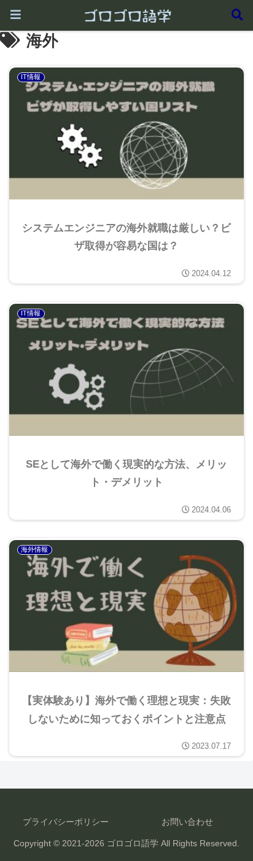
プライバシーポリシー (66, 822)
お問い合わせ (187, 822)
